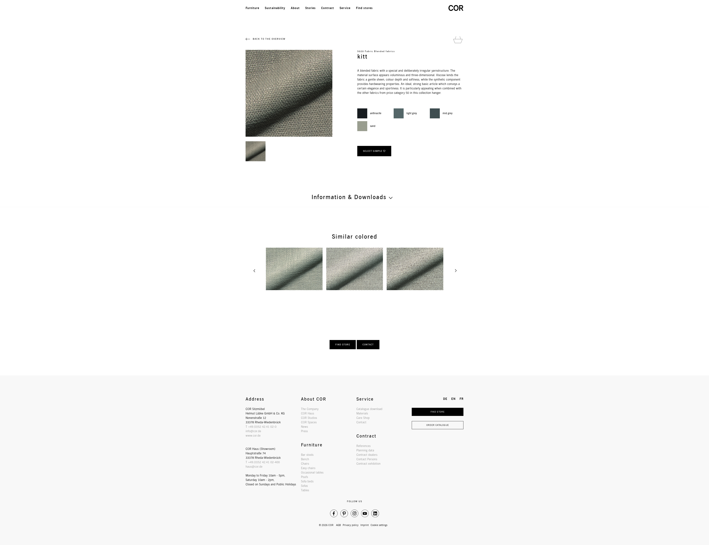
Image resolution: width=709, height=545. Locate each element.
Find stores (364, 8)
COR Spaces (309, 422)
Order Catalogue (437, 425)
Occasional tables (312, 472)
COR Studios (309, 418)
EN (431, 8)
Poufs (304, 477)
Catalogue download (369, 409)
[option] (294, 269)
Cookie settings (379, 525)
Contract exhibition (368, 463)
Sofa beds (307, 481)
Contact (368, 344)
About (295, 8)
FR (439, 8)
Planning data (365, 450)
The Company (309, 409)
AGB (338, 525)
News (304, 426)
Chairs (305, 463)
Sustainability (275, 8)
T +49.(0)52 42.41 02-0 (261, 426)
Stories (310, 8)
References (363, 446)
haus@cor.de (254, 466)
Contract (327, 8)
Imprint (364, 525)
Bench (305, 459)
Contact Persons (366, 459)
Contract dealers (366, 455)
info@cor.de (253, 431)
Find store (342, 344)
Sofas (304, 486)
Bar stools (307, 455)
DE (423, 8)
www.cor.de (253, 435)
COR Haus (307, 413)
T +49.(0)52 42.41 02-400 (263, 462)
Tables (305, 490)
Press (304, 431)
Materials (362, 413)
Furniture (252, 8)
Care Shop (363, 418)
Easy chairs (308, 468)
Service (345, 8)
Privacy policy (351, 525)
